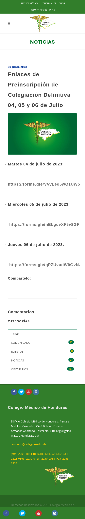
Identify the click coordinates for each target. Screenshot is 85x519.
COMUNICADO (42, 342)
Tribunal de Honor (53, 3)
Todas (15, 334)
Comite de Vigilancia (43, 9)
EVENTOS (42, 351)
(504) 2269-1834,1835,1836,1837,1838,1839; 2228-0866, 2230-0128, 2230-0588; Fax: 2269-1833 (40, 458)
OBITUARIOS (42, 369)
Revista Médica (29, 3)
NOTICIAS (42, 360)
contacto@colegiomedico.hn (29, 444)
